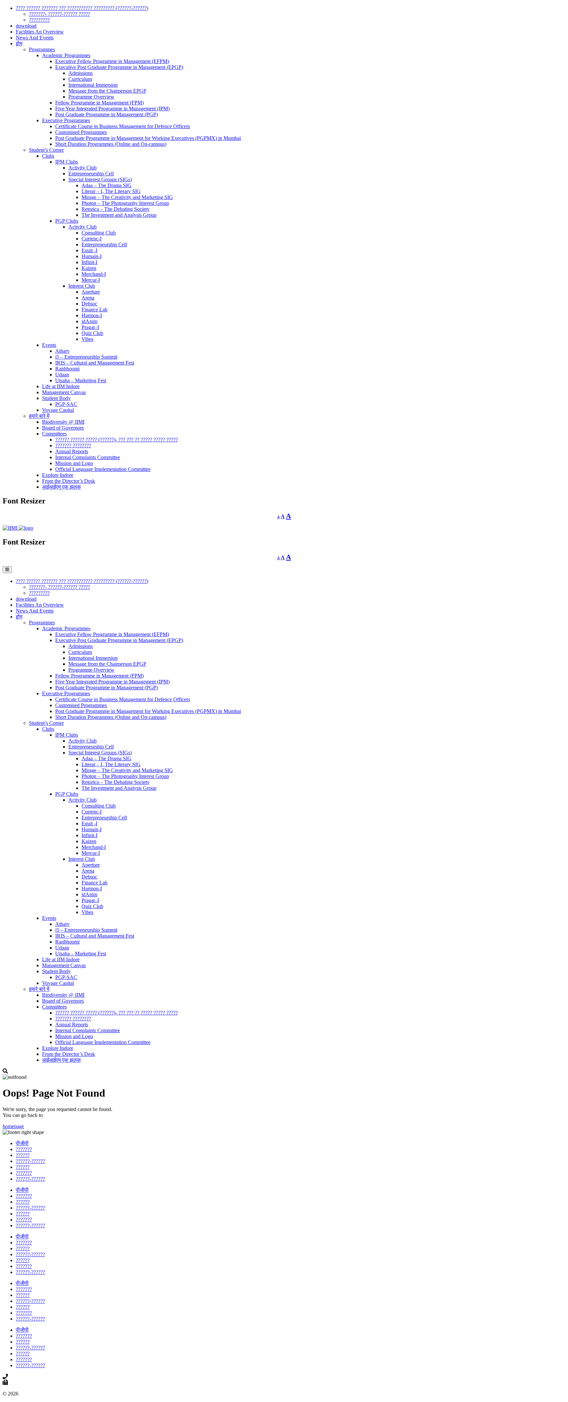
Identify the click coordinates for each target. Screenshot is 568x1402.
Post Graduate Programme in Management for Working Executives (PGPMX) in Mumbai (148, 138)
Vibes (87, 339)
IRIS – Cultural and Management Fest (94, 363)
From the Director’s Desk (68, 481)
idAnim (89, 321)
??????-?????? (30, 1161)
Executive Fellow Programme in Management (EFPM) (112, 61)
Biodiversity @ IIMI (63, 422)
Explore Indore (57, 475)
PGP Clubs (66, 221)
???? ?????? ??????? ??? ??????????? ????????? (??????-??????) (82, 8)
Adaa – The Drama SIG (106, 185)
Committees (54, 433)
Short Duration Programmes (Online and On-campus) (110, 144)
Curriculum (80, 79)
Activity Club (82, 167)
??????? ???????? (73, 445)
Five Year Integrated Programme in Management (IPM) (112, 108)
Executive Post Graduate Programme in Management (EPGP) (119, 67)
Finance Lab (94, 309)
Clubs (48, 156)
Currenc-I (92, 238)
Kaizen (89, 268)
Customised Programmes (81, 132)
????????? (39, 20)
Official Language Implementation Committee (103, 469)
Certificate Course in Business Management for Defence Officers (122, 126)
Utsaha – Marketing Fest (80, 380)
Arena (88, 297)
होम (19, 43)
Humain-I (92, 256)
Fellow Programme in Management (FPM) (99, 102)
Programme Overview (91, 97)
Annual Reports (71, 451)
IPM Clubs (66, 162)
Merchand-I (94, 274)
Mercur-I (91, 280)
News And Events (35, 37)
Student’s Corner (46, 150)
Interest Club (81, 286)
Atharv (62, 351)
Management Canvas (64, 392)
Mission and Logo (74, 463)
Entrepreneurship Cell (91, 173)
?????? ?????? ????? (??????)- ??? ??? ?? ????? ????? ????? (116, 439)
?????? (23, 1155)
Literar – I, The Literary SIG (111, 191)
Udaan (62, 374)
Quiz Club (92, 333)
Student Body (56, 398)
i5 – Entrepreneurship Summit (86, 357)
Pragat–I (90, 327)
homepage (13, 1126)
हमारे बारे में (39, 416)
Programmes (42, 49)
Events (49, 345)
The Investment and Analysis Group (119, 215)
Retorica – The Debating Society (116, 209)
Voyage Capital (58, 410)
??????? (24, 1149)
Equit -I (89, 250)
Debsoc (89, 303)
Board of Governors (63, 428)
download (26, 26)
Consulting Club (99, 232)
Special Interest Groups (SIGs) (100, 179)
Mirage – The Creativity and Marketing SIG (127, 197)
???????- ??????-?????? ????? (59, 14)
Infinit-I (89, 262)
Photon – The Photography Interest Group (125, 203)
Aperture (91, 292)
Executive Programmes (66, 120)
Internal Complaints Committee (87, 457)
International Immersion (93, 85)
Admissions (80, 73)
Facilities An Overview (40, 31)
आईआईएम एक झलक (61, 487)
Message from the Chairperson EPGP (107, 91)
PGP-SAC (66, 404)
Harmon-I (92, 315)
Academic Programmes (66, 55)
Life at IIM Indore (61, 386)
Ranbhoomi (67, 368)
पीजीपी (22, 1143)
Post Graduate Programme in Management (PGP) (106, 114)
